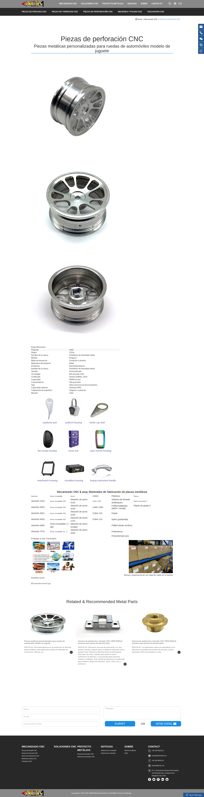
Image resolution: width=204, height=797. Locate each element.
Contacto (156, 4)
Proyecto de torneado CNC (86, 757)
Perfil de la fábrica (130, 750)
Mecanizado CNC (68, 4)
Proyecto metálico (112, 4)
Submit (120, 723)
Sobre (144, 4)
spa (180, 3)
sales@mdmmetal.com (159, 756)
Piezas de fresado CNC (34, 12)
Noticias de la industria (108, 753)
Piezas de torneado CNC (65, 12)
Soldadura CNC (155, 12)
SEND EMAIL (164, 723)
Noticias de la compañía (108, 750)
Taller (126, 753)
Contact (154, 746)
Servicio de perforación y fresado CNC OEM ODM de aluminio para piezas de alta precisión (100, 642)
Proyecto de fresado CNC (85, 754)
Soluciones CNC (89, 4)
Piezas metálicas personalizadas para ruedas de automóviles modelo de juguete (44, 642)
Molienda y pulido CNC (130, 12)
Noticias (132, 4)
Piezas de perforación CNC (98, 12)
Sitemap (128, 793)
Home (140, 19)
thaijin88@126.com (158, 765)
